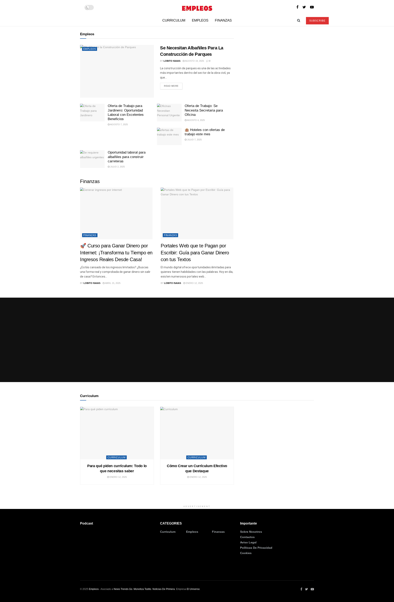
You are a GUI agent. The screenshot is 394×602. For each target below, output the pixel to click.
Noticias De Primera (163, 589)
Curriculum (173, 20)
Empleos (200, 20)
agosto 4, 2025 (196, 120)
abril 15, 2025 (112, 283)
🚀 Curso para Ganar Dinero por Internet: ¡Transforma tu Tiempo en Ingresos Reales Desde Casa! (116, 252)
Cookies (246, 553)
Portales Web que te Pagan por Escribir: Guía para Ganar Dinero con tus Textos (195, 252)
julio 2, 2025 (117, 166)
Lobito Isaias (172, 61)
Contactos (247, 537)
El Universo (193, 589)
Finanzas (223, 20)
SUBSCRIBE (317, 20)
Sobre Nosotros (251, 531)
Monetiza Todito (142, 589)
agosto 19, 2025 (194, 61)
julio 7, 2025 (194, 139)
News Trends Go (123, 589)
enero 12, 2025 (194, 283)
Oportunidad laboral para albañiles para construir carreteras (126, 156)
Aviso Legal (248, 542)
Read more (171, 86)
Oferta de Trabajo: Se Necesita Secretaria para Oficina (204, 110)
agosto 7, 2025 (119, 124)
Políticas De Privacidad (256, 547)
